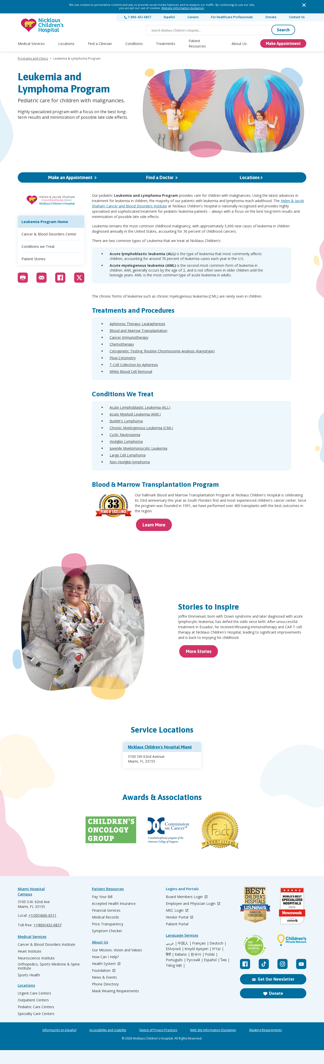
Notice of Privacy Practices (158, 1030)
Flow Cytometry (123, 357)
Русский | (195, 960)
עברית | (218, 949)
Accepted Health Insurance (114, 904)
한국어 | (197, 954)
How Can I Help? (105, 957)
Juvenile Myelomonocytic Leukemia (138, 448)
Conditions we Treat (38, 246)
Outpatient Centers (33, 1000)
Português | (176, 960)
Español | (212, 960)
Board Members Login (185, 897)
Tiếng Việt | (175, 965)
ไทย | (225, 960)
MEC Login (175, 910)
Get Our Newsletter (276, 979)
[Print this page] (23, 278)
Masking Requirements (265, 1030)
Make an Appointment (70, 177)
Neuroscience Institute (36, 958)
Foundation (102, 971)
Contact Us (297, 17)
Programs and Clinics (33, 58)
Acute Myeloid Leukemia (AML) (135, 414)
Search (283, 30)
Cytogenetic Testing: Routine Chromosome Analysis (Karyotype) (162, 351)
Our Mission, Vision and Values (117, 950)
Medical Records (105, 917)
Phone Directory (105, 984)
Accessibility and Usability (107, 1030)
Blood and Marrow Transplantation (138, 330)
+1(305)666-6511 (42, 915)
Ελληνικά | (175, 949)
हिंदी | (170, 954)
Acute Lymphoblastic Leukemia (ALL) (140, 407)
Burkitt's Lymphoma (126, 421)
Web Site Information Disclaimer (213, 1030)
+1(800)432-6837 (47, 925)
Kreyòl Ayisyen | (198, 949)
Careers (193, 17)
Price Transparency (107, 924)
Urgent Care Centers (34, 993)
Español (169, 17)
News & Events (104, 977)
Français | (200, 943)
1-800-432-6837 (139, 17)
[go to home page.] (42, 25)
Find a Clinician (100, 43)
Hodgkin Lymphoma (126, 441)
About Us (239, 43)
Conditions (134, 43)
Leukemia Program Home (45, 221)
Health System (104, 964)
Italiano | (182, 954)
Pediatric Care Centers (36, 1007)
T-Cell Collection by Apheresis (134, 364)
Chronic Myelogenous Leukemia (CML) (141, 427)
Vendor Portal (177, 917)
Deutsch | (218, 943)
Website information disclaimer (182, 8)
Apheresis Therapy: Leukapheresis (137, 323)
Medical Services (31, 43)
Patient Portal (177, 924)
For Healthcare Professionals (232, 17)
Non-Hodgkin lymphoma (130, 462)
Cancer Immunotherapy (129, 337)
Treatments (165, 43)
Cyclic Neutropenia (125, 434)
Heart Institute (29, 951)
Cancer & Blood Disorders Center (49, 234)
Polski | (211, 954)
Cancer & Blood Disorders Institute (46, 944)
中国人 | (184, 943)
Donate (271, 17)
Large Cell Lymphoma (128, 455)
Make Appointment (283, 43)
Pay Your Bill (102, 897)
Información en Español (59, 1030)
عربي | (171, 943)
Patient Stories (34, 258)
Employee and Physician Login (191, 904)
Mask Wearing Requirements (115, 991)
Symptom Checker (107, 931)
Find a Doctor (160, 177)
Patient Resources (197, 43)
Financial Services (106, 910)
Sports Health (29, 975)
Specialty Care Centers (36, 1014)
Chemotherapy (122, 344)
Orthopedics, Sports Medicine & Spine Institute (49, 966)
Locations (66, 43)
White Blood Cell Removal (131, 371)
